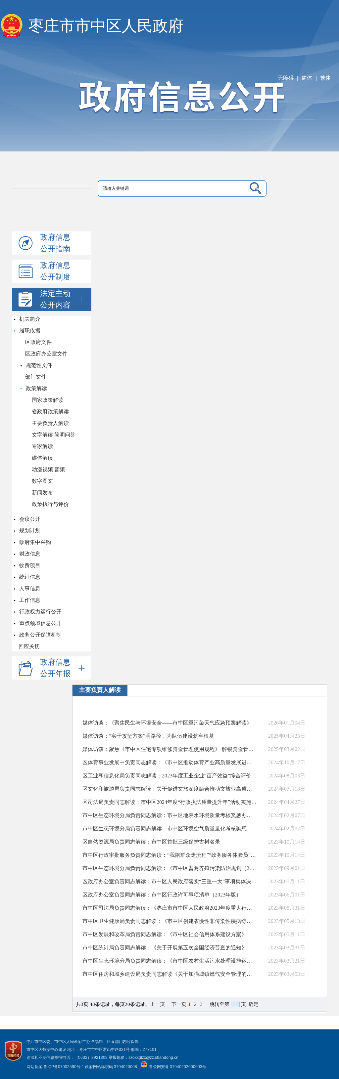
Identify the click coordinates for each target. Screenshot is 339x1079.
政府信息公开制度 (55, 271)
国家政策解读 (48, 400)
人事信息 (29, 588)
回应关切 (29, 646)
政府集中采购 (35, 542)
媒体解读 (42, 458)
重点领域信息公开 (40, 623)
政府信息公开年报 (55, 668)
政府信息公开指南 (55, 243)
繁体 (325, 78)
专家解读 (42, 446)
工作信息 (29, 600)
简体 (307, 78)
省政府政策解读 (50, 411)
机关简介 (29, 319)
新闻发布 (42, 492)
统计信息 (29, 577)
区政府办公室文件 (46, 353)
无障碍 (286, 78)
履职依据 (29, 330)
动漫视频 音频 (48, 469)
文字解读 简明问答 (53, 434)
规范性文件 (38, 365)
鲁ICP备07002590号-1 (63, 1066)
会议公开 (29, 519)
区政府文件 (38, 342)
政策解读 (36, 388)
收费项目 (29, 565)
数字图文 (42, 481)
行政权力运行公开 (40, 611)
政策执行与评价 (50, 504)
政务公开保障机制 (40, 635)
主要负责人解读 (50, 423)
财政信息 (29, 554)
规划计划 (29, 530)
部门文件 (35, 377)
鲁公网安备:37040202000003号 (177, 1066)
